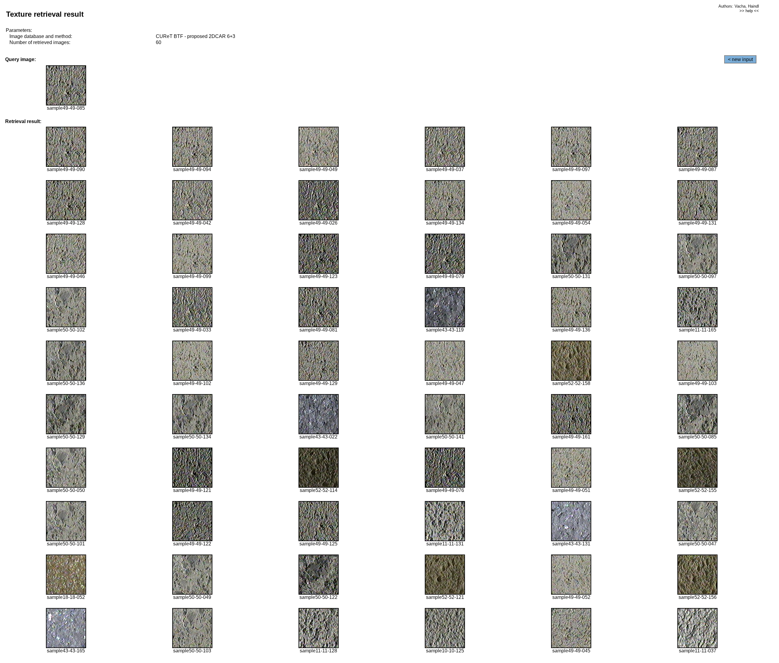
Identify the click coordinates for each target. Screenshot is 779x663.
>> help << (749, 11)
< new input (740, 59)
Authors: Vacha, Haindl (738, 6)
